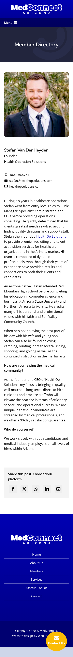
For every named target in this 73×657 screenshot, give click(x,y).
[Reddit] (36, 489)
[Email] (58, 489)
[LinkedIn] (47, 489)
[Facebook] (13, 489)
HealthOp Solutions (51, 236)
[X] (24, 489)
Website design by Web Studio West (36, 636)
